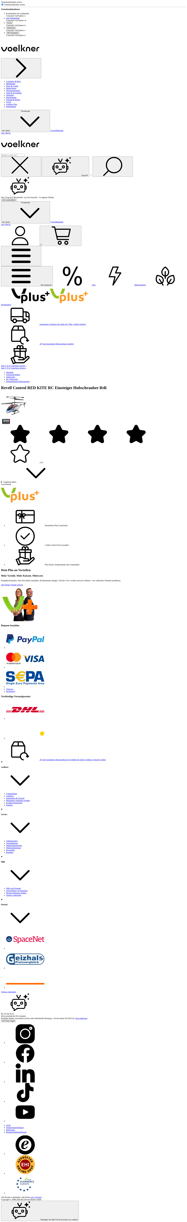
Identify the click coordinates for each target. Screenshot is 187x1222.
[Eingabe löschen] (21, 167)
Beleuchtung (11, 88)
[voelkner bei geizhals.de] (25, 968)
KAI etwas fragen (8, 1021)
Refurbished (11, 107)
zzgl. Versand (36, 1197)
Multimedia (10, 84)
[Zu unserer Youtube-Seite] (25, 1121)
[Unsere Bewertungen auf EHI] (25, 1173)
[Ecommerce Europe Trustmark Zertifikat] (25, 1193)
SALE (8, 102)
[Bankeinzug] (25, 687)
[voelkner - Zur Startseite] (20, 57)
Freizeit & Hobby (13, 100)
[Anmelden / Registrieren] (20, 244)
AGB (8, 1125)
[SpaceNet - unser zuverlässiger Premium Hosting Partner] (25, 948)
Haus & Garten (12, 86)
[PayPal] (25, 648)
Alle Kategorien (12, 33)
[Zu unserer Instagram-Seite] (25, 1043)
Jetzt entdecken (81, 1018)
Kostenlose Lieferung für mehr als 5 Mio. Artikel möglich (62, 324)
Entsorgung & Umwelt (15, 798)
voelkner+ (10, 796)
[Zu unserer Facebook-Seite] (25, 1062)
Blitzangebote (140, 285)
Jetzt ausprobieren (9, 200)
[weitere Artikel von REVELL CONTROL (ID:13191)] (6, 423)
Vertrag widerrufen (13, 895)
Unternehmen (11, 794)
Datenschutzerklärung (15, 1128)
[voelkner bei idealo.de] (25, 988)
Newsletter (10, 850)
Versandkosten (12, 843)
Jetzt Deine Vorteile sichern (12, 585)
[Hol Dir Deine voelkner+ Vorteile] (49, 305)
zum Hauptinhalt (12, 18)
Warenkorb (11, 28)
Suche (9, 23)
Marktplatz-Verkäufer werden (18, 800)
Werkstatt (10, 95)
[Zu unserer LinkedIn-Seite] (25, 1082)
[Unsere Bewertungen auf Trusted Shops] (25, 1154)
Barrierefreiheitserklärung (16, 1132)
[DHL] (25, 718)
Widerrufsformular (13, 848)
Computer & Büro (13, 81)
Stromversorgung (13, 91)
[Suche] (113, 167)
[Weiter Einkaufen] (21, 68)
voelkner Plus (11, 104)
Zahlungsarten (12, 841)
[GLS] (25, 738)
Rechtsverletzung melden (16, 893)
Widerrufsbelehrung (14, 845)
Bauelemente (11, 97)
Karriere (9, 805)
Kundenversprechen (14, 803)
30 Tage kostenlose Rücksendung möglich (56, 344)
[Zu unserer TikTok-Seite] (25, 1101)
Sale (93, 285)
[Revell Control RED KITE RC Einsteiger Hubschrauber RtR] (13, 418)
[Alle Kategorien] (21, 256)
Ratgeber (9, 852)
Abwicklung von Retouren (17, 891)
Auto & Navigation (14, 93)
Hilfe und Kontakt (13, 888)
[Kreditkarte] (25, 667)
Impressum (10, 1130)
